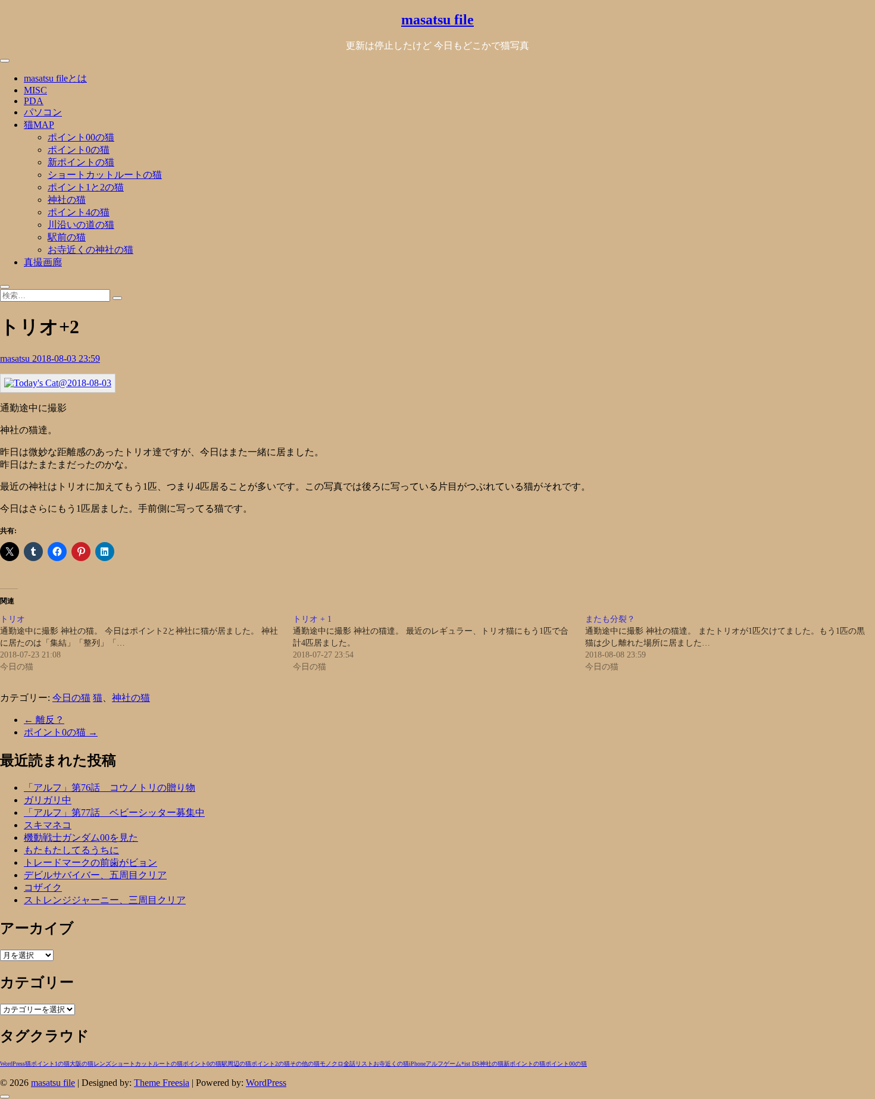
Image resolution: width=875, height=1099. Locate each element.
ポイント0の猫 (79, 150)
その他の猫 (305, 1063)
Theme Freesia (161, 1083)
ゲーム (452, 1063)
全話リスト (358, 1063)
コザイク (43, 887)
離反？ (44, 720)
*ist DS (470, 1063)
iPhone (417, 1063)
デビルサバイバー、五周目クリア (95, 875)
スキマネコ (47, 825)
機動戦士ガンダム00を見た (81, 837)
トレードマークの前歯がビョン (90, 862)
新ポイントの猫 (81, 162)
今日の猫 (71, 698)
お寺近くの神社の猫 (90, 250)
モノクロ (331, 1063)
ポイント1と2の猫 (86, 187)
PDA (33, 101)
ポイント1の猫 (50, 1063)
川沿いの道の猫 (81, 225)
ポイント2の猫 (270, 1063)
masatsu (16, 358)
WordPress (12, 1063)
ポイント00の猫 (81, 137)
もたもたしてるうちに (71, 850)
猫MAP (39, 125)
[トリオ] (146, 643)
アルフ (434, 1063)
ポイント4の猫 (79, 212)
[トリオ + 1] (439, 643)
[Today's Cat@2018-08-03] (57, 383)
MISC (35, 90)
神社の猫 (67, 200)
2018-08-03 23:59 (66, 358)
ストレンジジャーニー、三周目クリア (105, 900)
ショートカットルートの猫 (105, 175)
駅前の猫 (67, 237)
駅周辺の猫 (236, 1063)
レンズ (102, 1063)
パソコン (43, 112)
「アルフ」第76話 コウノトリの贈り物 (109, 787)
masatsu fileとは (55, 78)
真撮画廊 (43, 262)
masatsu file (437, 19)
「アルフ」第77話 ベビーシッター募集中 (114, 812)
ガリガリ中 (47, 800)
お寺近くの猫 (391, 1063)
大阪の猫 (81, 1063)
